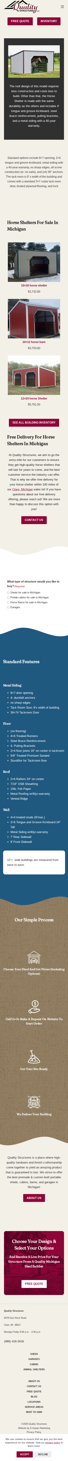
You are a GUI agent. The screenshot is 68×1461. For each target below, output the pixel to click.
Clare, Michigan (22, 489)
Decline (43, 1454)
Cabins (34, 1364)
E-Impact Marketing (40, 1428)
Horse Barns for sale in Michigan (28, 602)
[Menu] (62, 6)
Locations (34, 1402)
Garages (15, 607)
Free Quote (34, 1283)
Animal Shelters (34, 1369)
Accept (24, 1454)
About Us (34, 1197)
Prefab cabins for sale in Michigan (29, 597)
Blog (34, 1396)
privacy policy (52, 1442)
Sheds (34, 1354)
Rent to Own (34, 1412)
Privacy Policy (34, 1432)
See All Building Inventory (34, 422)
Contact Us (34, 519)
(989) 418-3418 (14, 1341)
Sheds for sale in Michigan (25, 592)
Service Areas (34, 1407)
